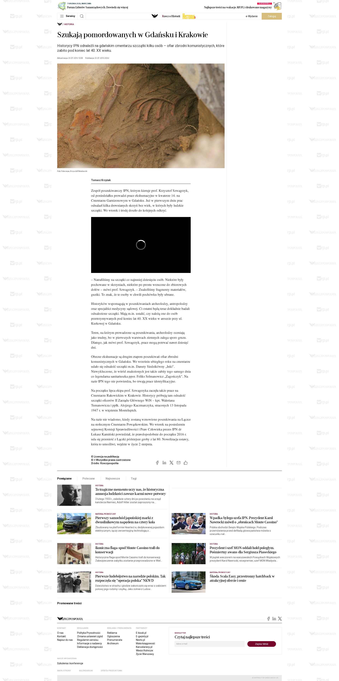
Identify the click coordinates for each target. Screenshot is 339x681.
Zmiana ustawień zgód (90, 636)
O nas (60, 632)
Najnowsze (113, 478)
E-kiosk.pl (141, 632)
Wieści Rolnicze (144, 650)
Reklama (112, 632)
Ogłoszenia (113, 636)
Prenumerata (114, 639)
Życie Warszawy (145, 654)
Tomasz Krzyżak (101, 180)
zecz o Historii (171, 16)
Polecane (88, 478)
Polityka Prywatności (88, 632)
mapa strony (64, 671)
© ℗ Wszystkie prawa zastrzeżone (110, 460)
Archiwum (113, 643)
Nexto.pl (140, 639)
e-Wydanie (252, 16)
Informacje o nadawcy (89, 643)
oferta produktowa (111, 671)
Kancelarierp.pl (144, 647)
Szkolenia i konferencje (70, 663)
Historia (69, 24)
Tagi (133, 478)
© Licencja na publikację (105, 456)
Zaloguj (272, 16)
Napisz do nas (65, 639)
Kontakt (61, 636)
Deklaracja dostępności (90, 647)
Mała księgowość (145, 643)
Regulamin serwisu (87, 639)
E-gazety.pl (142, 636)
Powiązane (64, 478)
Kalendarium (86, 671)
